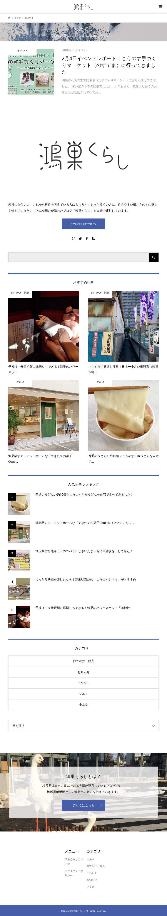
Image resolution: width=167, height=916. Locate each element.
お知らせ (83, 672)
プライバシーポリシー (74, 873)
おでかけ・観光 (83, 661)
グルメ (83, 694)
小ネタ (83, 704)
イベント (83, 683)
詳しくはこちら (83, 805)
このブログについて (83, 224)
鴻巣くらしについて (74, 862)
